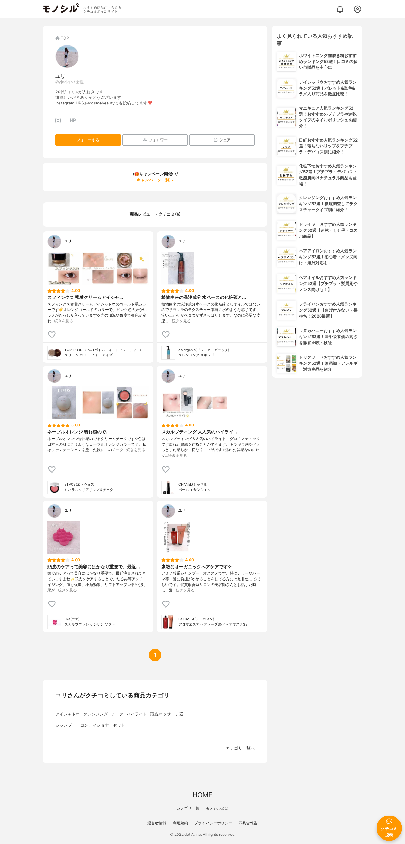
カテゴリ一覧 (188, 808)
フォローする (88, 139)
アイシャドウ (67, 714)
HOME (202, 795)
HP (73, 120)
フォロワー (158, 139)
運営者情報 (156, 823)
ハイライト (137, 714)
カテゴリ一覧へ (240, 748)
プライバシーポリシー (213, 823)
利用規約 (180, 823)
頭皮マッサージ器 (166, 714)
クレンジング (95, 714)
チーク (117, 714)
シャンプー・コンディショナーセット (90, 725)
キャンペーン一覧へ (155, 180)
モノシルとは (217, 808)
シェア (225, 139)
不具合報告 (248, 823)
